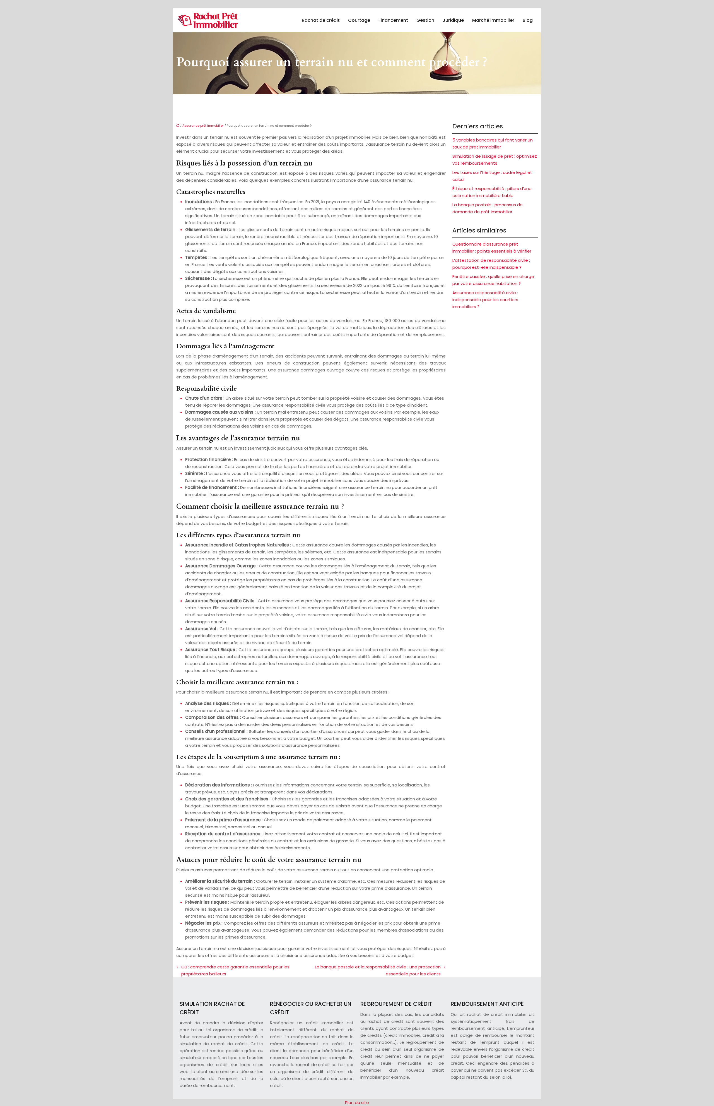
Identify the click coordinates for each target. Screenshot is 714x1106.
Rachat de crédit (321, 20)
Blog (528, 20)
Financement (393, 20)
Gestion (425, 20)
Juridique (453, 20)
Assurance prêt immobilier (203, 125)
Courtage (359, 20)
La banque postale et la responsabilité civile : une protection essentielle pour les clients (378, 970)
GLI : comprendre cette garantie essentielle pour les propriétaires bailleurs (235, 970)
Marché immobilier (493, 20)
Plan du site (357, 1102)
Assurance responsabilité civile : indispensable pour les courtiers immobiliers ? (485, 300)
